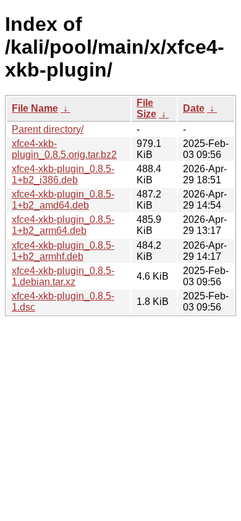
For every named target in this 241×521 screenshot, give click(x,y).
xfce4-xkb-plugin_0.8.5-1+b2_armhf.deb (63, 251)
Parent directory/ (47, 129)
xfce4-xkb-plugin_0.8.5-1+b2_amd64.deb (63, 199)
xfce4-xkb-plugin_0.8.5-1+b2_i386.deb (63, 174)
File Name (35, 108)
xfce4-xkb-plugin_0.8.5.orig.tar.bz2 (64, 149)
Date (194, 108)
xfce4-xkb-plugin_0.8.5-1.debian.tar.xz (63, 276)
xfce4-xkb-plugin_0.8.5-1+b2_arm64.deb (63, 225)
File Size (146, 108)
